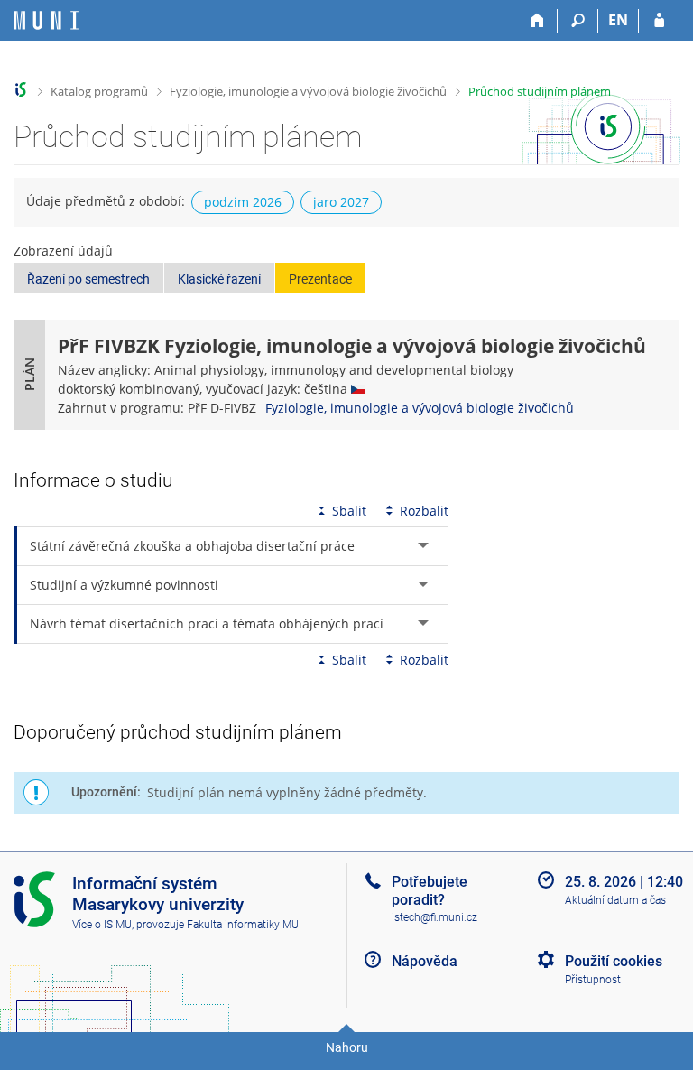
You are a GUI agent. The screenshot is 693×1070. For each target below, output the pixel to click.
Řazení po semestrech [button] (88, 279)
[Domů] (537, 21)
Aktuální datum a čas (615, 900)
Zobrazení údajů (63, 250)
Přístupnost (593, 979)
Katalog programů (99, 91)
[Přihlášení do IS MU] (659, 21)
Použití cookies (613, 961)
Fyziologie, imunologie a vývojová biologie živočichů (308, 91)
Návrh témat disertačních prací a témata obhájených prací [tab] (206, 623)
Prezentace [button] (320, 279)
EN (618, 20)
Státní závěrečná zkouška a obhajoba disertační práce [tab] (192, 545)
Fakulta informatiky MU (243, 924)
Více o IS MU (102, 924)
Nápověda (424, 961)
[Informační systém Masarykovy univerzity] (46, 20)
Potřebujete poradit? (429, 890)
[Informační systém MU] (21, 90)
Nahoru (347, 1047)
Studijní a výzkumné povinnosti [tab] (124, 584)
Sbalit (349, 510)
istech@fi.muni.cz (434, 917)
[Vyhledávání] (578, 21)
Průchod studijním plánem (539, 91)
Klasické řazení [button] (219, 279)
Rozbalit (424, 510)
